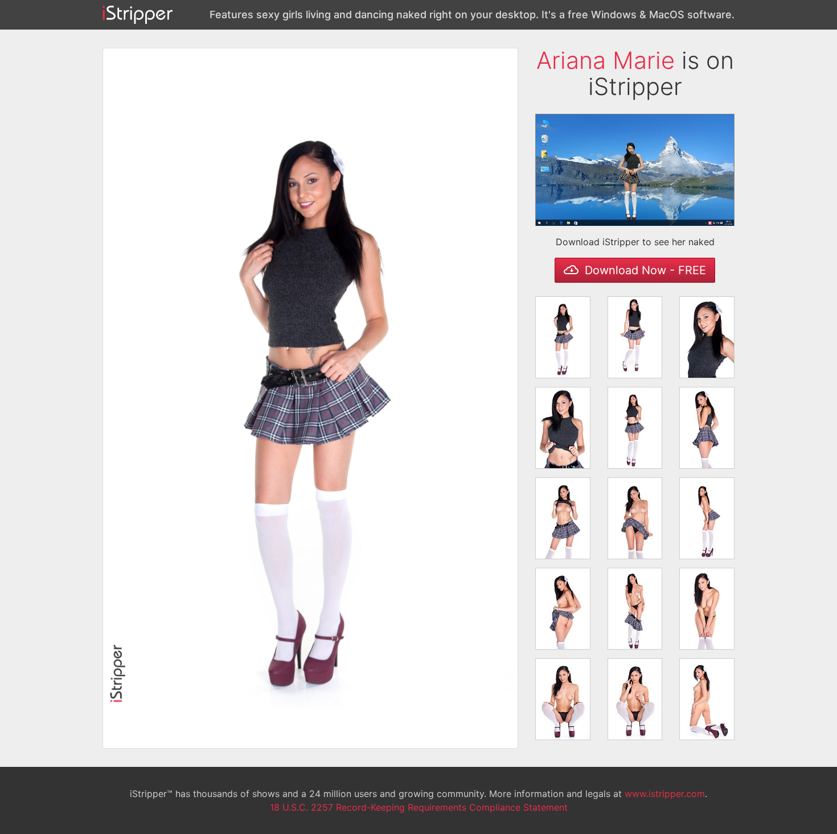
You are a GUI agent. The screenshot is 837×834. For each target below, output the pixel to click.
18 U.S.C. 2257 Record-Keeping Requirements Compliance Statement (419, 807)
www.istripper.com (665, 793)
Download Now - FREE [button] (643, 270)
